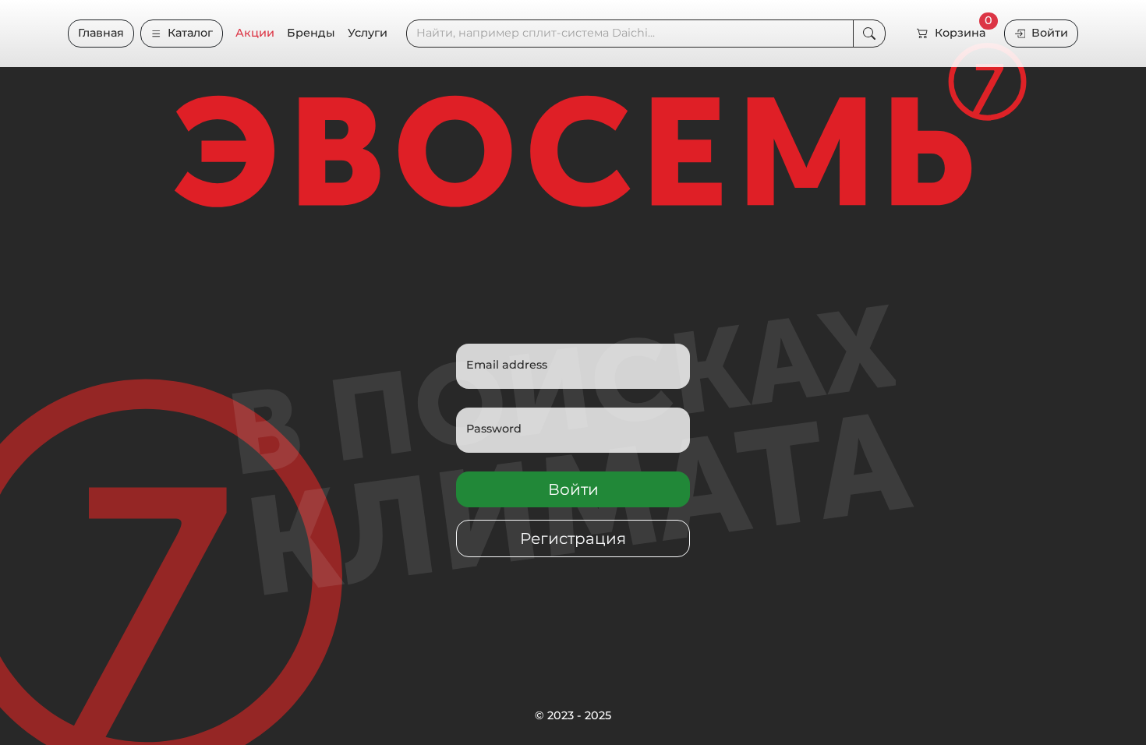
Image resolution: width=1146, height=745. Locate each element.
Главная (101, 33)
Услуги (367, 33)
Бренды (311, 33)
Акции (254, 33)
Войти (1049, 33)
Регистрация (573, 538)
